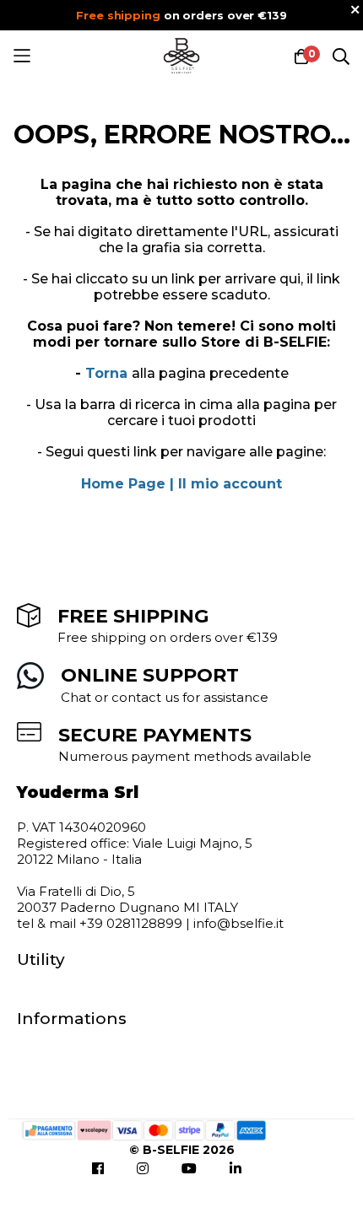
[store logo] (182, 56)
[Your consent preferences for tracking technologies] (333, 1183)
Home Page (123, 484)
